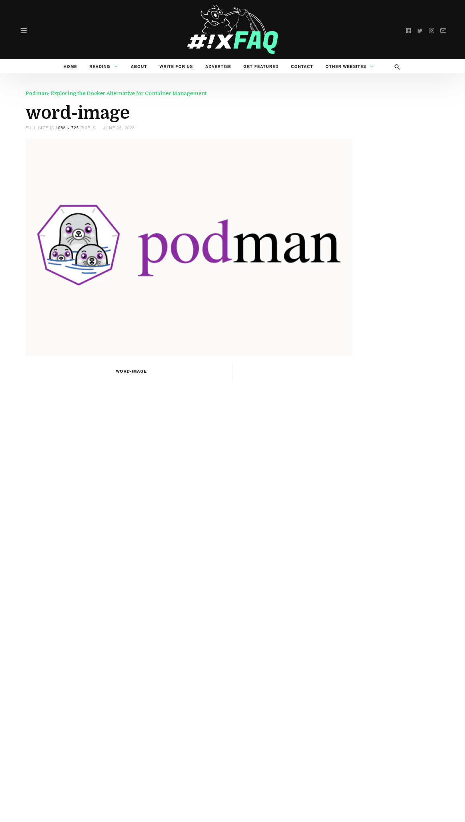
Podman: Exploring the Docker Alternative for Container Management (116, 93)
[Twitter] (420, 29)
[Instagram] (431, 29)
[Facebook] (408, 29)
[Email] (443, 29)
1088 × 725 (67, 127)
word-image (131, 371)
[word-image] (188, 246)
